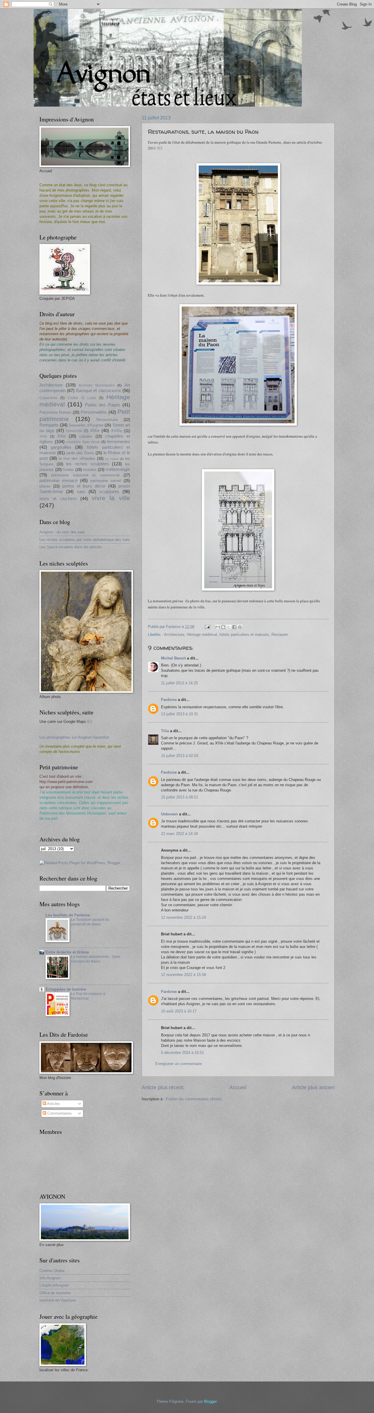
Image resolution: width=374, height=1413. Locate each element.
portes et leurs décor (84, 485)
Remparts (48, 424)
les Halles (112, 458)
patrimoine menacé (58, 480)
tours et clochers (58, 498)
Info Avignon (49, 1278)
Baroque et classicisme (98, 390)
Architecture (174, 634)
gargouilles (61, 447)
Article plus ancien (313, 1087)
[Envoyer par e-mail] (218, 627)
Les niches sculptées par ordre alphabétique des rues (84, 539)
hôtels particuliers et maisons (244, 634)
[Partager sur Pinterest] (240, 627)
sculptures (109, 491)
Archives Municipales (97, 385)
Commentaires (59, 1113)
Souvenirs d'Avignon (86, 425)
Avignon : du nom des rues (62, 532)
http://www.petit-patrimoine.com (66, 781)
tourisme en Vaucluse (57, 1300)
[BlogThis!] (223, 627)
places (45, 486)
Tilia (165, 731)
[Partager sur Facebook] (234, 627)
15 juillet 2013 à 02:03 (179, 756)
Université (74, 431)
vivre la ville (111, 498)
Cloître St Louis (81, 398)
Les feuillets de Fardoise (68, 915)
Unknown (169, 814)
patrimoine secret (105, 480)
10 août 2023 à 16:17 (179, 1011)
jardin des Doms (80, 453)
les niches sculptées (87, 463)
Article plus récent (162, 1087)
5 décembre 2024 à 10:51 (182, 1052)
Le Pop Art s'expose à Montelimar (88, 996)
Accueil (237, 1087)
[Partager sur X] (229, 627)
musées (89, 469)
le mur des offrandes (77, 458)
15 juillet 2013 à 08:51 (179, 797)
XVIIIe (116, 431)
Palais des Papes (102, 404)
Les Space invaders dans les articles (70, 547)
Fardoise (169, 699)
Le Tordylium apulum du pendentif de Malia (90, 922)
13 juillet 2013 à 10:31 (179, 714)
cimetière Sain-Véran (83, 442)
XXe (61, 436)
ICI (159, 148)
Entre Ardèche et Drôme (67, 952)
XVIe (43, 436)
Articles (53, 1103)
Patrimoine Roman (55, 412)
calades (85, 436)
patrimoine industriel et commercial (85, 475)
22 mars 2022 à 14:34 (179, 833)
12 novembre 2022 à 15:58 (183, 974)
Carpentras (48, 398)
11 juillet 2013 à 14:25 (179, 683)
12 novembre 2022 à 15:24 (183, 917)
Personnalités (94, 412)
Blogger (210, 1401)
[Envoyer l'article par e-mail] (207, 626)
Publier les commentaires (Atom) (193, 1099)
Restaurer (279, 634)
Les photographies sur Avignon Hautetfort (74, 737)
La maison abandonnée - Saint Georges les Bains (95, 959)
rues (81, 491)
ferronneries (118, 441)
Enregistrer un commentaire (178, 1064)
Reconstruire (107, 419)
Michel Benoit (173, 658)
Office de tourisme (55, 1293)
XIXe (94, 430)
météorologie (117, 469)
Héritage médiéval (202, 634)
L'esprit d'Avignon (54, 1285)
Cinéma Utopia (51, 1270)
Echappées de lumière (66, 989)
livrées (68, 469)
